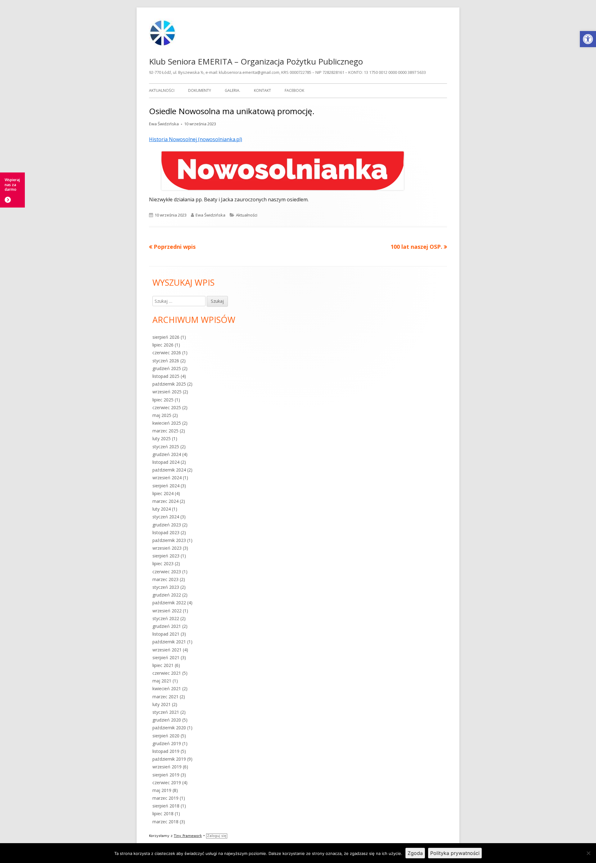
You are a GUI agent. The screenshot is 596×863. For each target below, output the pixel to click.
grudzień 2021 (166, 626)
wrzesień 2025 (167, 392)
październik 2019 (169, 759)
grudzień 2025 (166, 368)
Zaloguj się (216, 836)
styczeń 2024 (165, 517)
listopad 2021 (165, 634)
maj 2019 (161, 790)
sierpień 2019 (165, 775)
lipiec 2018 (163, 813)
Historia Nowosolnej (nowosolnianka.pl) (195, 139)
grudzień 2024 (166, 454)
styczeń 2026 (165, 361)
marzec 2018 (165, 822)
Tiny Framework (188, 836)
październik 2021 (169, 642)
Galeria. (232, 90)
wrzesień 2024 (167, 478)
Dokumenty (199, 90)
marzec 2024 (165, 501)
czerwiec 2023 (166, 572)
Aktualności (161, 90)
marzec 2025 (165, 431)
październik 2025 (169, 384)
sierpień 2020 (165, 736)
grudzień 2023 (166, 525)
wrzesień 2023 (167, 548)
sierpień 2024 (165, 486)
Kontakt (262, 90)
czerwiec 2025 (166, 407)
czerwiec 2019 (166, 782)
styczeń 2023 (165, 587)
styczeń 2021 (165, 712)
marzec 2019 (165, 798)
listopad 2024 (165, 462)
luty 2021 (161, 704)
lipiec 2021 (163, 665)
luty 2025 (161, 438)
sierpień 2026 (165, 337)
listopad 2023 (165, 532)
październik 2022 (169, 603)
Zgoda (415, 853)
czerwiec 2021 (166, 673)
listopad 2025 (165, 376)
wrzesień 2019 (167, 767)
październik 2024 (169, 470)
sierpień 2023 (165, 556)
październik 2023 (169, 540)
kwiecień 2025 (166, 423)
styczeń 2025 (165, 446)
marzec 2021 (165, 697)
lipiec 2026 (163, 345)
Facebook (294, 90)
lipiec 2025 (163, 400)
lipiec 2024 (163, 493)
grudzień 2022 (166, 595)
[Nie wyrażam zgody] (588, 853)
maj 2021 (161, 681)
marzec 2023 (165, 579)
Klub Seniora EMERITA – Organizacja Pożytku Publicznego (256, 61)
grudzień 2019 (166, 743)
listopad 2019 (165, 751)
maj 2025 (161, 415)
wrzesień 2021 (167, 650)
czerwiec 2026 (166, 352)
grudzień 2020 (166, 720)
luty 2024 (161, 509)
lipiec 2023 (163, 563)
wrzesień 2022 (167, 611)
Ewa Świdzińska (164, 124)
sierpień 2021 (165, 657)
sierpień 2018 (165, 806)
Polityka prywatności (455, 853)
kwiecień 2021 (166, 688)
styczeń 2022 (165, 618)
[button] (588, 39)
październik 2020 (169, 728)
